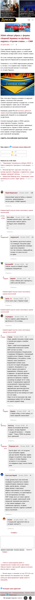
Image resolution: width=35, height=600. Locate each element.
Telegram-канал (13, 595)
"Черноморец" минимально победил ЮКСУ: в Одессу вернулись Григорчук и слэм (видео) (17, 164)
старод (9, 337)
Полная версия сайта (5, 592)
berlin (7, 299)
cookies (19, 598)
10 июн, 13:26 (19, 264)
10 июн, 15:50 (21, 411)
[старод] (3, 337)
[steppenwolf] (4, 237)
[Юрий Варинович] (2, 193)
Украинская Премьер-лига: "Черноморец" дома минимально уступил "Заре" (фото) (17, 177)
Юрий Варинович (11, 193)
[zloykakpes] (2, 317)
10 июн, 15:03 (18, 337)
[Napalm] (5, 279)
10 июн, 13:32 (18, 299)
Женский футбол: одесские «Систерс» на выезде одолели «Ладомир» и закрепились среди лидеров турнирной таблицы (17, 172)
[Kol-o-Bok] (3, 218)
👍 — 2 (13, 152)
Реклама (17, 32)
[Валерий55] (2, 264)
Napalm (12, 278)
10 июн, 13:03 (23, 193)
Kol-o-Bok (10, 217)
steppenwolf (14, 237)
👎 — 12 (13, 155)
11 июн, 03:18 (18, 520)
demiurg (11, 425)
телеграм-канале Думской (21, 147)
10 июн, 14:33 (19, 317)
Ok (26, 598)
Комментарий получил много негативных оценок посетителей (17, 211)
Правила (29, 550)
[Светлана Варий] (2, 475)
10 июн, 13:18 (24, 237)
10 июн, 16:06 (24, 446)
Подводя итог (14, 446)
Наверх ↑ (5, 552)
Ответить (8, 206)
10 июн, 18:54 (23, 475)
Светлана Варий (11, 475)
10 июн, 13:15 (19, 217)
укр (29, 20)
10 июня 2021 (5, 45)
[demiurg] (3, 426)
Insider (10, 520)
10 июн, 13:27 (21, 278)
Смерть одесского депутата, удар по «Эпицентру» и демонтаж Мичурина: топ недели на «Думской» (8, 14)
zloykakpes (9, 317)
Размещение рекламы (18, 592)
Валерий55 (9, 264)
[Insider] (4, 520)
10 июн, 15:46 (19, 425)
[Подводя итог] (4, 448)
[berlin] (2, 299)
